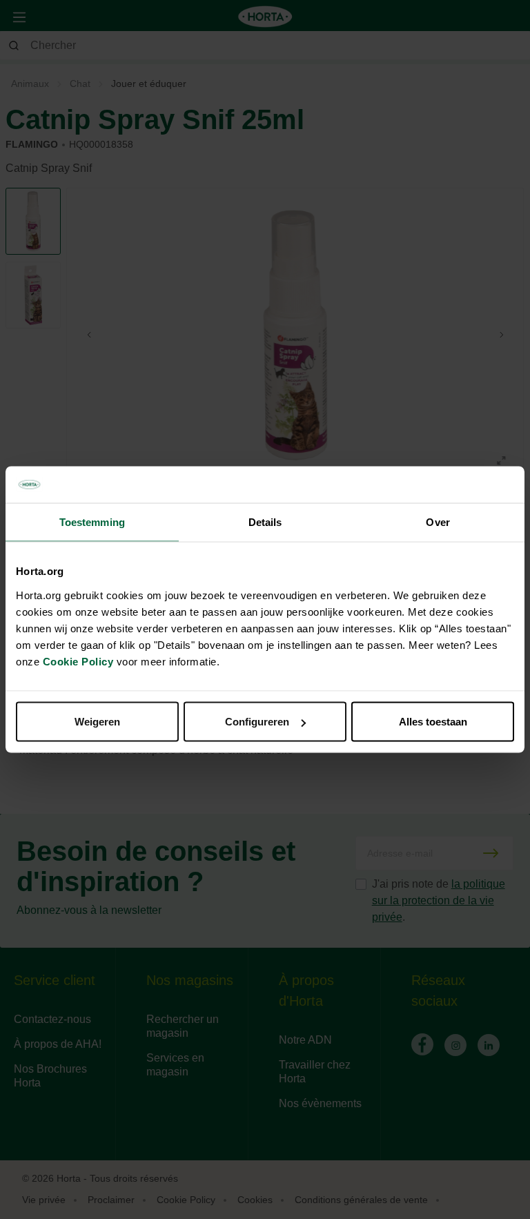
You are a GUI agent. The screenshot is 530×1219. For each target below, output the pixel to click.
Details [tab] (265, 521)
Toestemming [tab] (92, 521)
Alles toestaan (433, 722)
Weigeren (97, 722)
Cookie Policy (78, 661)
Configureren (257, 722)
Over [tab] (437, 521)
